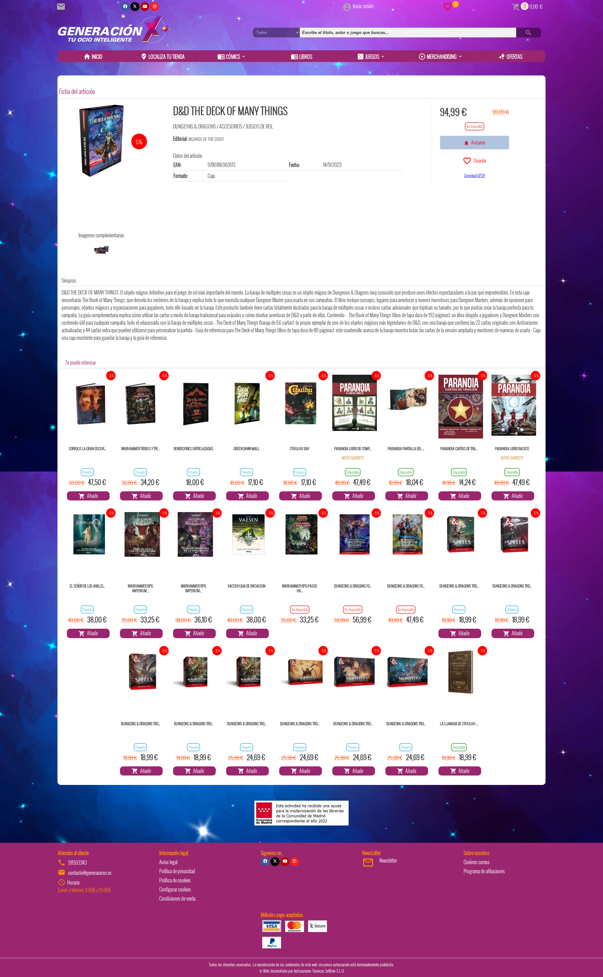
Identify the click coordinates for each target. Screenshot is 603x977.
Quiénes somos (477, 862)
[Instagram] (154, 6)
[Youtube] (144, 6)
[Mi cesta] (516, 6)
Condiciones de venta (177, 898)
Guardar (479, 160)
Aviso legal (168, 862)
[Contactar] (62, 6)
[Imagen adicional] (101, 250)
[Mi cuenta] (347, 6)
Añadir (91, 496)
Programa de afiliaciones (484, 871)
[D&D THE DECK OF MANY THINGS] (101, 141)
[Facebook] (125, 6)
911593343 (77, 862)
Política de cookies (175, 880)
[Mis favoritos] (447, 6)
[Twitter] (134, 6)
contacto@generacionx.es (89, 872)
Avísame (477, 142)
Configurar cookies (175, 889)
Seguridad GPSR (474, 175)
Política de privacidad (177, 871)
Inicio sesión (363, 6)
